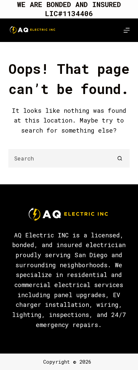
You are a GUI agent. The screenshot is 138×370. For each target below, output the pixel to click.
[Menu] (127, 30)
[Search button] (120, 158)
